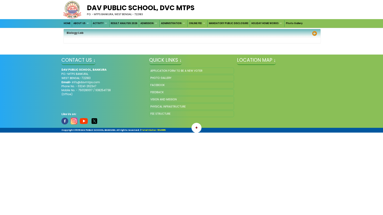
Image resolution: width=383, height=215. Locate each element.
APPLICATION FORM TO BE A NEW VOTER (176, 71)
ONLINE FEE (195, 23)
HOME (67, 23)
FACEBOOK (157, 85)
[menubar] (183, 23)
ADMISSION (147, 23)
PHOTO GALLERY (160, 78)
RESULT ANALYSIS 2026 (124, 23)
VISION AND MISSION (163, 99)
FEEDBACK (157, 92)
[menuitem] (67, 23)
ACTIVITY (98, 23)
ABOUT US (79, 23)
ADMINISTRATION (171, 23)
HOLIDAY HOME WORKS (264, 23)
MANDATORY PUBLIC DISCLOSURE (228, 23)
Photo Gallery (294, 23)
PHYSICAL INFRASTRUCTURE (168, 106)
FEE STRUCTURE (160, 114)
